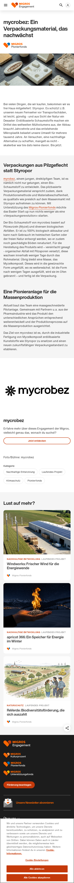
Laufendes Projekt (52, 472)
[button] (6, 5)
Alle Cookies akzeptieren (37, 877)
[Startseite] (23, 5)
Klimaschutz (13, 480)
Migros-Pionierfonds (42, 207)
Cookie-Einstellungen (37, 860)
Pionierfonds (35, 480)
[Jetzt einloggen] (67, 5)
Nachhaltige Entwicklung (20, 472)
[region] (37, 850)
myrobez (9, 179)
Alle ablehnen (37, 869)
